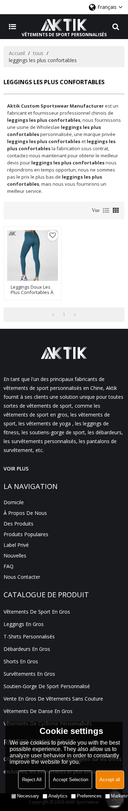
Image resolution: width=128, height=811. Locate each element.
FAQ (9, 566)
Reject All (32, 779)
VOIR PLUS (16, 468)
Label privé (16, 544)
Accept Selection (70, 779)
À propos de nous (25, 513)
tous (38, 53)
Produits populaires (26, 534)
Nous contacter (22, 576)
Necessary (28, 796)
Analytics (58, 796)
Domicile (14, 502)
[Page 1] (53, 314)
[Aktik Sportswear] (64, 25)
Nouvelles (15, 555)
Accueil (17, 53)
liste (106, 210)
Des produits (18, 523)
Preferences (89, 796)
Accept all (110, 779)
